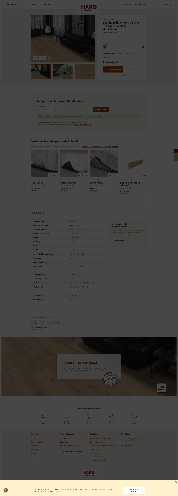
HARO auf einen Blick (37, 442)
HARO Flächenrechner (82, 125)
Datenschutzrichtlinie (96, 442)
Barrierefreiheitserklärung (98, 457)
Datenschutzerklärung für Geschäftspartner (103, 446)
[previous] (140, 201)
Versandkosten (64, 438)
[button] (176, 151)
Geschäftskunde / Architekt (41, 5)
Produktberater (35, 438)
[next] (145, 201)
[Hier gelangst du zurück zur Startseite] (89, 473)
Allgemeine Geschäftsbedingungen (100, 438)
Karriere (33, 453)
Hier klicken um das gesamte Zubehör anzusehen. (100, 146)
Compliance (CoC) (95, 453)
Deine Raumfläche (41, 106)
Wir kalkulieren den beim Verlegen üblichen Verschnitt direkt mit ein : (72, 117)
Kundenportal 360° (36, 446)
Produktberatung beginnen (133, 490)
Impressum (93, 449)
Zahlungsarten (64, 442)
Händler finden (100, 109)
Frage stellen (119, 241)
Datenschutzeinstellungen (98, 460)
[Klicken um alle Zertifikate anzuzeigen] (142, 47)
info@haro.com (42, 327)
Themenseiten (35, 449)
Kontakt (33, 457)
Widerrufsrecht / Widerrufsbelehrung (71, 446)
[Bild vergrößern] (91, 58)
